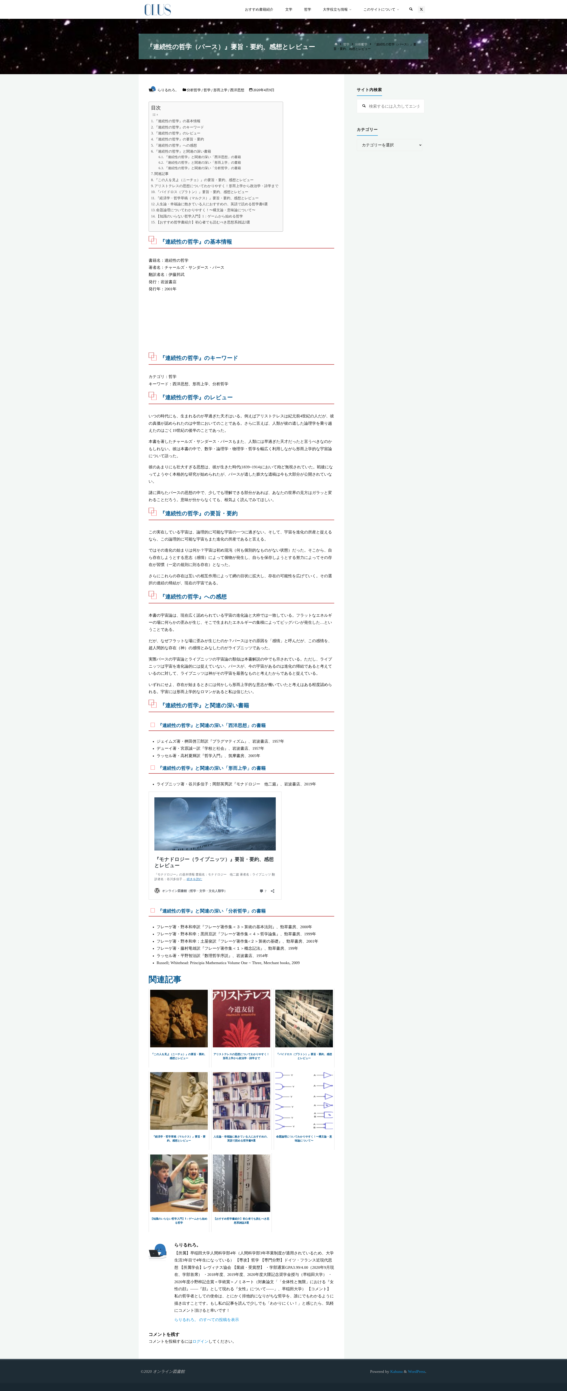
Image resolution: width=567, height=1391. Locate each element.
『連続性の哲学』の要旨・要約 (179, 139)
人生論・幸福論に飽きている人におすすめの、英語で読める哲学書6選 (212, 204)
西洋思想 (237, 90)
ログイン (200, 1341)
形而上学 (220, 90)
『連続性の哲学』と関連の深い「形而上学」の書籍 (203, 162)
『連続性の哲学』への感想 (175, 145)
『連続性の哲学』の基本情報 (177, 121)
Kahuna (396, 1371)
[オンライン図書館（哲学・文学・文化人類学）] (158, 9)
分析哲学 (361, 44)
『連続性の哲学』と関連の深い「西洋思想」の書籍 (203, 157)
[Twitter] (421, 9)
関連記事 (161, 174)
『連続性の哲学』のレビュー (177, 133)
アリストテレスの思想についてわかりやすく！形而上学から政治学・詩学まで (216, 186)
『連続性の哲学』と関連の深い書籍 (182, 151)
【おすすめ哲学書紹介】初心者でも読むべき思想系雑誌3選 (203, 222)
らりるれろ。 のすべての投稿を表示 (206, 1319)
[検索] (411, 9)
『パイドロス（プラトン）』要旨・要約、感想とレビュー (202, 192)
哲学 (346, 44)
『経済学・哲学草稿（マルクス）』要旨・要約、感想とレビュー (207, 198)
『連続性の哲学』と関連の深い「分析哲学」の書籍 (203, 168)
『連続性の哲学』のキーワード (179, 127)
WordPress (416, 1371)
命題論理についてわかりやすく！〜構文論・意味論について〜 (205, 210)
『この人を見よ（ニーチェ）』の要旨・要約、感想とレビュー (204, 180)
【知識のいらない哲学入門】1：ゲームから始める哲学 (199, 216)
